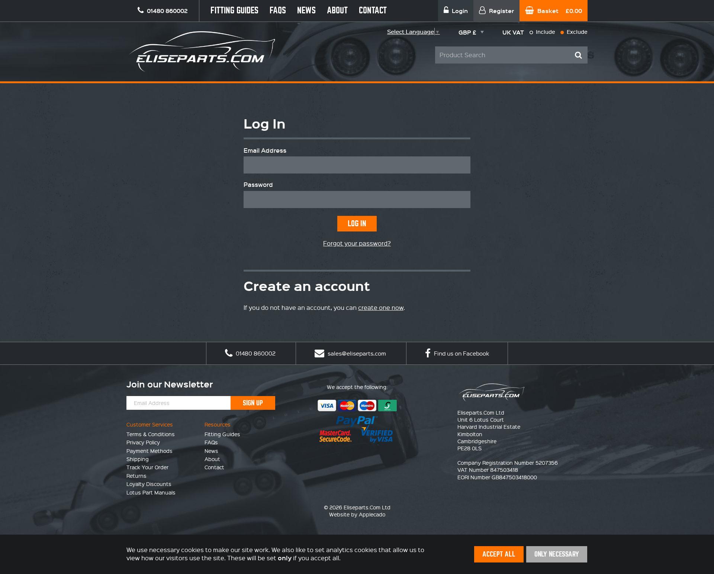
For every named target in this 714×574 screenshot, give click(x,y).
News (306, 10)
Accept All (498, 554)
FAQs (278, 10)
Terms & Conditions (150, 434)
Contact (373, 10)
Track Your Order (147, 467)
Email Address (265, 150)
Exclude (576, 31)
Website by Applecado (357, 514)
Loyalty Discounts (148, 483)
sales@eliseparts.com (356, 353)
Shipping (137, 458)
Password (258, 184)
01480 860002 (255, 353)
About (337, 10)
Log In (357, 223)
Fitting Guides (234, 10)
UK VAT (513, 32)
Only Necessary (556, 554)
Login (459, 10)
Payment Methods (149, 450)
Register (501, 10)
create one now (380, 307)
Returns (136, 475)
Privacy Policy (143, 442)
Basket (559, 10)
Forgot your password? (357, 243)
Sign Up (253, 402)
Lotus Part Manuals (151, 492)
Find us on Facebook (460, 353)
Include (544, 31)
